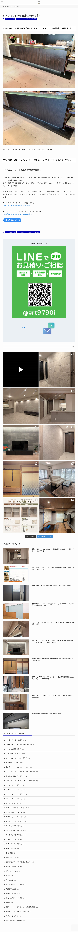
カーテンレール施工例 (15, 785)
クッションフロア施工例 (15, 826)
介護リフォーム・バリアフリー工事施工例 (22, 781)
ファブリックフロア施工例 (16, 835)
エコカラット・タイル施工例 (17, 817)
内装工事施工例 (12, 889)
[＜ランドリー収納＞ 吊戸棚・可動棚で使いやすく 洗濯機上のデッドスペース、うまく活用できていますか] (21, 515)
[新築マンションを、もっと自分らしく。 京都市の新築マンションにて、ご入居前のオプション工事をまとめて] (21, 369)
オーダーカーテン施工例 (16, 740)
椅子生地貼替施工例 (14, 866)
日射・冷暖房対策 (13, 893)
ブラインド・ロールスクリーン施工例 (20, 744)
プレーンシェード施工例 (15, 799)
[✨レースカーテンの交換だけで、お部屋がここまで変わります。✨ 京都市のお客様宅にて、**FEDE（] (57, 479)
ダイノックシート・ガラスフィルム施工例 (26, 19)
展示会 (9, 875)
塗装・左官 (11, 853)
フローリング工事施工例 (15, 844)
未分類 (9, 902)
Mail (23, 327)
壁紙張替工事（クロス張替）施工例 (20, 862)
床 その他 (11, 880)
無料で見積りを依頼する (12, 220)
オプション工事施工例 (15, 749)
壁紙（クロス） (12, 857)
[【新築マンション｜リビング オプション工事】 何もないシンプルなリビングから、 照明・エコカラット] (21, 406)
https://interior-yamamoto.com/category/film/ (17, 214)
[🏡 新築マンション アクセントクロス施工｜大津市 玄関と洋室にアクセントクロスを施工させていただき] (57, 442)
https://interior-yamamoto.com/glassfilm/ (16, 205)
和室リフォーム (12, 848)
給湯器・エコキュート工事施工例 (18, 911)
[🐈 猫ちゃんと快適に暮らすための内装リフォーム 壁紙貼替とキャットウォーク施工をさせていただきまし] (57, 515)
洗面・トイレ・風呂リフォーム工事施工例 (22, 907)
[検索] (73, 346)
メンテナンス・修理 (10, 19)
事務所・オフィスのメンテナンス (19, 767)
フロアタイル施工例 (14, 839)
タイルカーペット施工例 (15, 830)
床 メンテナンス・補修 (15, 884)
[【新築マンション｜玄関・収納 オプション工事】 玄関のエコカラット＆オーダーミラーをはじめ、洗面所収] (57, 369)
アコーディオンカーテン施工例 (17, 808)
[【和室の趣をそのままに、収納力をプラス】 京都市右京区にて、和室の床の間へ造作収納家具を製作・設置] (21, 479)
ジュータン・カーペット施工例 (18, 758)
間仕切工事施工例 (13, 803)
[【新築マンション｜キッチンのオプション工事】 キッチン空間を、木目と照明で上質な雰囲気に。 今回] (57, 406)
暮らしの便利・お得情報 (15, 898)
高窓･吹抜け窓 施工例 (15, 920)
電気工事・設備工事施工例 (16, 776)
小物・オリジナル (13, 871)
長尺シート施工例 (13, 916)
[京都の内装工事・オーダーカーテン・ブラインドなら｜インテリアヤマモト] (39, 2)
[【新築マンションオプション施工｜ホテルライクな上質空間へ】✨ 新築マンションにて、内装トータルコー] (21, 442)
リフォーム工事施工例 (15, 753)
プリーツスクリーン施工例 (16, 794)
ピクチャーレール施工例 (15, 790)
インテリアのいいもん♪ (15, 812)
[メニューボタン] (2, 2)
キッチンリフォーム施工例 (16, 821)
